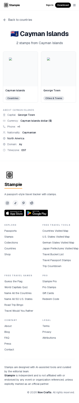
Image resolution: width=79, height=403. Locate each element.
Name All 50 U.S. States (18, 299)
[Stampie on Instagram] (7, 203)
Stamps (8, 236)
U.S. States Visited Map (56, 236)
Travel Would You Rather (18, 310)
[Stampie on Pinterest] (23, 203)
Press (7, 343)
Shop (7, 254)
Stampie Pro (49, 281)
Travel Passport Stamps (56, 260)
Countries (10, 248)
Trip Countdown (51, 266)
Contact (9, 349)
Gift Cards (48, 293)
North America (15, 138)
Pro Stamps (49, 287)
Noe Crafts (44, 392)
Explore (10, 225)
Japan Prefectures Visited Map (60, 248)
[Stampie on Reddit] (32, 203)
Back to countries (20, 20)
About (8, 326)
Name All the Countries (18, 293)
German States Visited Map (58, 242)
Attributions (49, 337)
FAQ (6, 337)
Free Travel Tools (56, 225)
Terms (46, 326)
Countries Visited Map (55, 230)
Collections (11, 242)
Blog (7, 332)
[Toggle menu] (74, 5)
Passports (10, 230)
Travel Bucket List (53, 254)
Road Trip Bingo (13, 305)
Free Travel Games (18, 275)
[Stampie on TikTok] (15, 203)
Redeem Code (50, 299)
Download (63, 5)
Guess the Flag (13, 281)
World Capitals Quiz (16, 287)
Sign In (49, 5)
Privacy (46, 332)
